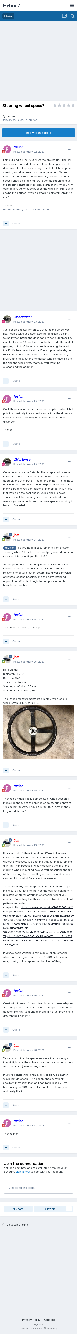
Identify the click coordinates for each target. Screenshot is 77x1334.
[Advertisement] (38, 62)
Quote (16, 223)
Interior (32, 119)
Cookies (49, 1319)
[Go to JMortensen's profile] (7, 319)
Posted (29, 151)
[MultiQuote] (6, 223)
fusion (10, 116)
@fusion (9, 547)
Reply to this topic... (23, 1187)
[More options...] (70, 149)
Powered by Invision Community (38, 1328)
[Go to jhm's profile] (7, 537)
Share (19, 1208)
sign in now (23, 1171)
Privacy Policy (31, 1319)
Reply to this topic (38, 132)
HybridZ (11, 5)
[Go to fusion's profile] (7, 149)
